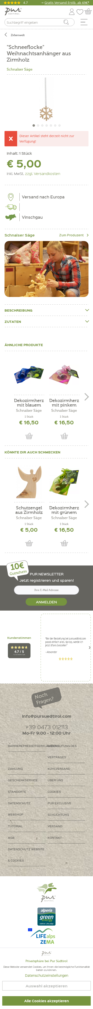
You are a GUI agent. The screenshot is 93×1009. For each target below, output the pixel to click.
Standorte (17, 791)
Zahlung (15, 768)
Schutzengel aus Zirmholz (29, 510)
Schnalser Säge (20, 69)
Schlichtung (58, 814)
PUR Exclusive (59, 803)
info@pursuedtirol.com (46, 716)
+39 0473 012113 (46, 727)
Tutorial (15, 826)
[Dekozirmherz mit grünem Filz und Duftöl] (64, 482)
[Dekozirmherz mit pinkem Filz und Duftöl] (64, 375)
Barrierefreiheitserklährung (26, 746)
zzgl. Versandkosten (42, 173)
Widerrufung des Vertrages (62, 751)
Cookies (54, 791)
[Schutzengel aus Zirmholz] (29, 482)
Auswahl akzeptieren (46, 985)
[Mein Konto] (72, 11)
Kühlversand (59, 768)
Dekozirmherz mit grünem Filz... (64, 510)
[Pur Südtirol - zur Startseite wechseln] (13, 12)
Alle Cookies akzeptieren (46, 1000)
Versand (55, 826)
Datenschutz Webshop (19, 808)
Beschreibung (19, 310)
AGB (11, 837)
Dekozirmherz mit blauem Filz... (29, 402)
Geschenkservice (23, 780)
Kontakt (55, 837)
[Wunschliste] (81, 11)
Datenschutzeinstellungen (46, 975)
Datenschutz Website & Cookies (26, 854)
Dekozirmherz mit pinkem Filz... (64, 402)
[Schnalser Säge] (46, 269)
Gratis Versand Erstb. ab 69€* (66, 2)
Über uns (55, 780)
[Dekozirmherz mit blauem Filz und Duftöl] (29, 375)
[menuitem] (85, 23)
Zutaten (13, 321)
